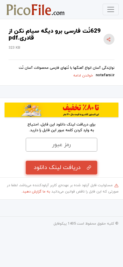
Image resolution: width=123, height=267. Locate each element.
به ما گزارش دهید (36, 191)
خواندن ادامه (83, 75)
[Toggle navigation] (111, 9)
